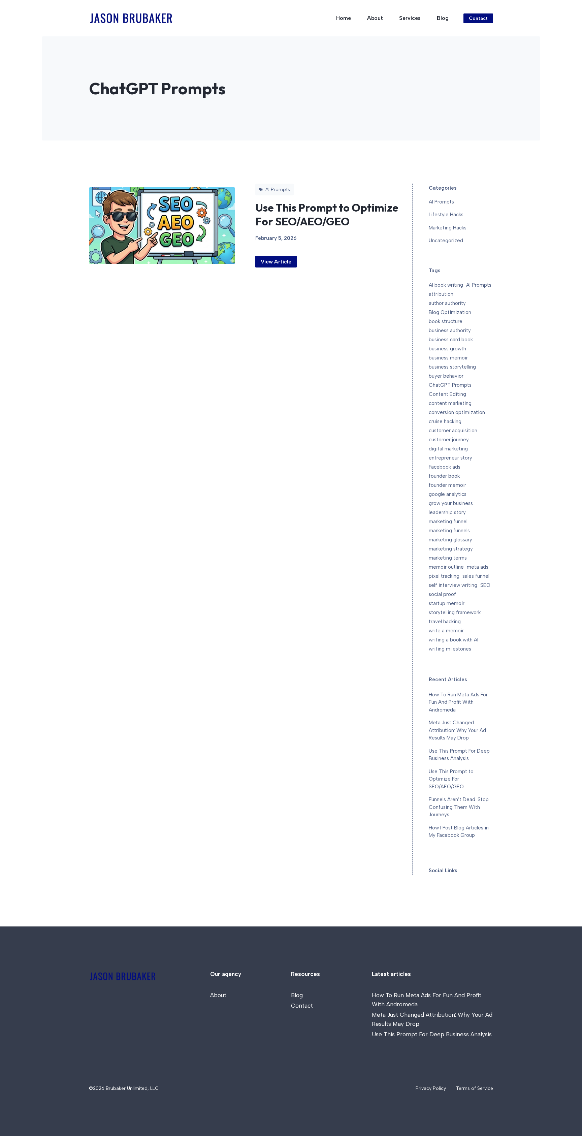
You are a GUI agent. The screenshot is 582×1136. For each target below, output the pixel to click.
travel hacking (445, 622)
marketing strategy (451, 549)
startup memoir (446, 603)
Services (410, 18)
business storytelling (452, 367)
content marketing (450, 403)
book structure (445, 321)
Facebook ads (444, 467)
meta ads (477, 567)
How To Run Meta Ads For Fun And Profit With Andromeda (458, 702)
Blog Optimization (450, 312)
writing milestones (450, 649)
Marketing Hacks (447, 228)
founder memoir (447, 485)
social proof (442, 594)
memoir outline (446, 567)
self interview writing (453, 585)
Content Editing (447, 394)
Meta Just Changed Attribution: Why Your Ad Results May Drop (457, 730)
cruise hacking (445, 421)
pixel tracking (444, 576)
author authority (447, 303)
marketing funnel (448, 521)
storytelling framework (455, 612)
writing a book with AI (453, 640)
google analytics (447, 494)
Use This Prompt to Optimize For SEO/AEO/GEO (326, 214)
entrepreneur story (450, 458)
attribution (441, 294)
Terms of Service (474, 1088)
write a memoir (446, 631)
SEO (485, 585)
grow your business (451, 503)
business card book (451, 340)
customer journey (449, 440)
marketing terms (448, 558)
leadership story (447, 512)
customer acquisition (453, 431)
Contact (478, 18)
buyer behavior (446, 376)
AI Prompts (441, 202)
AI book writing (446, 285)
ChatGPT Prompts (450, 385)
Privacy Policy (431, 1088)
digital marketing (448, 449)
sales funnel (475, 576)
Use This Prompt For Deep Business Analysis (432, 1034)
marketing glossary (450, 540)
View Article (276, 261)
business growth (447, 349)
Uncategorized (446, 241)
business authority (450, 330)
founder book (444, 476)
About (375, 18)
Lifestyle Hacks (446, 215)
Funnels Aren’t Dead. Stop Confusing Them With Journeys (459, 807)
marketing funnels (449, 531)
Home (343, 18)
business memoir (448, 358)
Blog (443, 18)
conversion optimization (457, 412)
